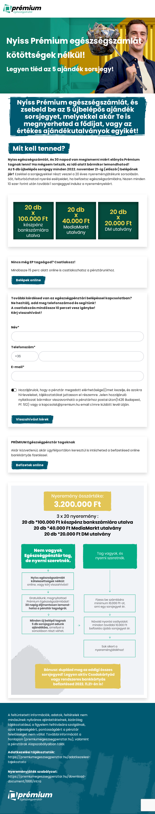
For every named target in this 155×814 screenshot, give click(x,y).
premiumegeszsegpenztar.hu (48, 739)
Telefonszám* (23, 347)
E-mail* (17, 367)
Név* (15, 327)
